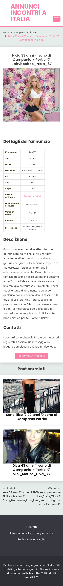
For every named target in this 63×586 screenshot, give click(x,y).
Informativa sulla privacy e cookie (31, 533)
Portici (38, 196)
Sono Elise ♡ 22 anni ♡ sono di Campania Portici (31, 416)
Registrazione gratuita (31, 355)
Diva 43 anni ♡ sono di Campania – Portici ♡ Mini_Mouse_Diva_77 (31, 469)
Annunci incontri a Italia (29, 12)
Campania (29, 196)
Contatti (31, 527)
